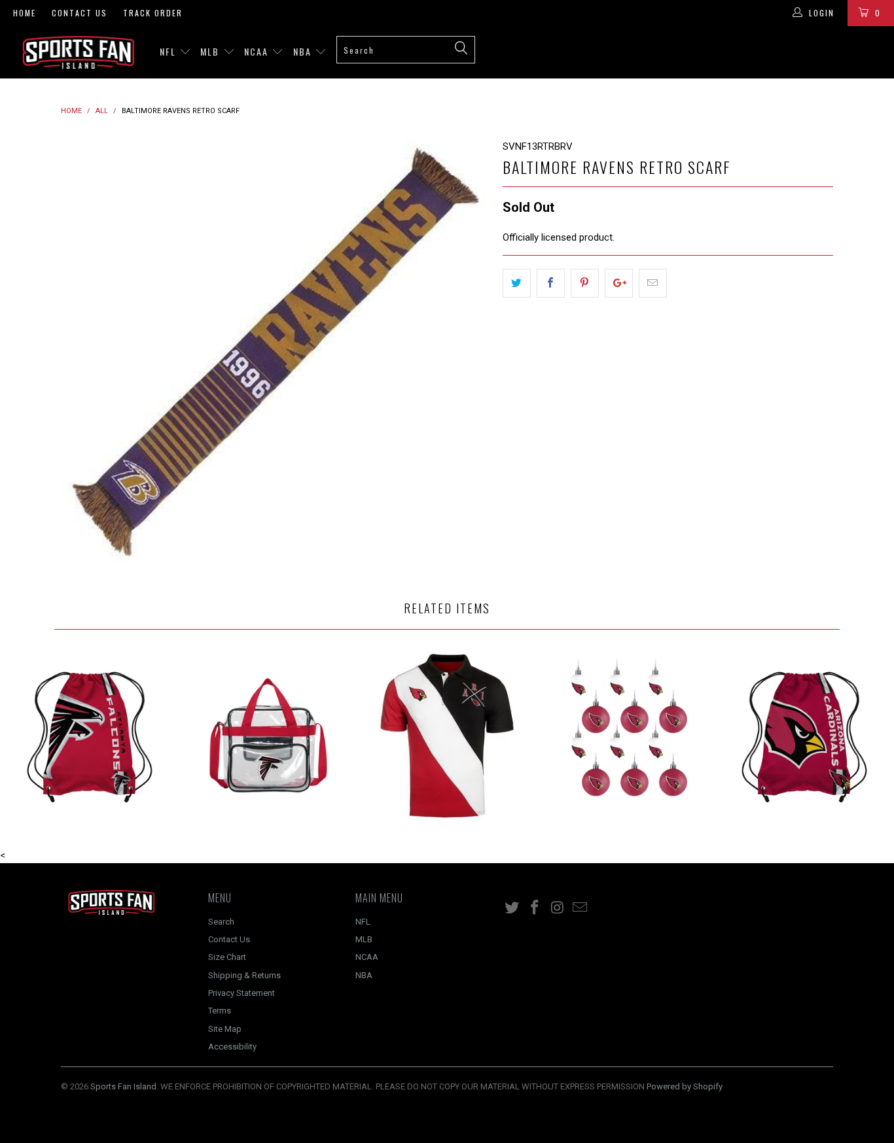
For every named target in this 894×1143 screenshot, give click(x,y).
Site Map (224, 1029)
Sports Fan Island (123, 1086)
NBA (304, 51)
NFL (169, 51)
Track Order (153, 12)
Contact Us (79, 12)
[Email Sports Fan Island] (580, 908)
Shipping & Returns (244, 975)
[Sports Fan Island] (78, 52)
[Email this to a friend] (653, 283)
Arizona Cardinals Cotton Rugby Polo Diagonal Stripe (447, 735)
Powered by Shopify (685, 1086)
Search (221, 922)
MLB (211, 51)
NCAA (258, 51)
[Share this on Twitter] (517, 283)
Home (24, 12)
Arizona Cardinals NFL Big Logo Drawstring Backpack (805, 735)
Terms (219, 1010)
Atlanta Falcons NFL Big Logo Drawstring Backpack (89, 735)
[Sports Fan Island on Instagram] (557, 908)
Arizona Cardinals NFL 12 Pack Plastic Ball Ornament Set (626, 735)
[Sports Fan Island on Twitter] (512, 908)
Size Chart (227, 957)
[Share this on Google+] (619, 283)
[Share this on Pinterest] (585, 283)
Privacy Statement (241, 993)
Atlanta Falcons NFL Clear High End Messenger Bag (268, 735)
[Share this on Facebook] (551, 283)
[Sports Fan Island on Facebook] (535, 908)
